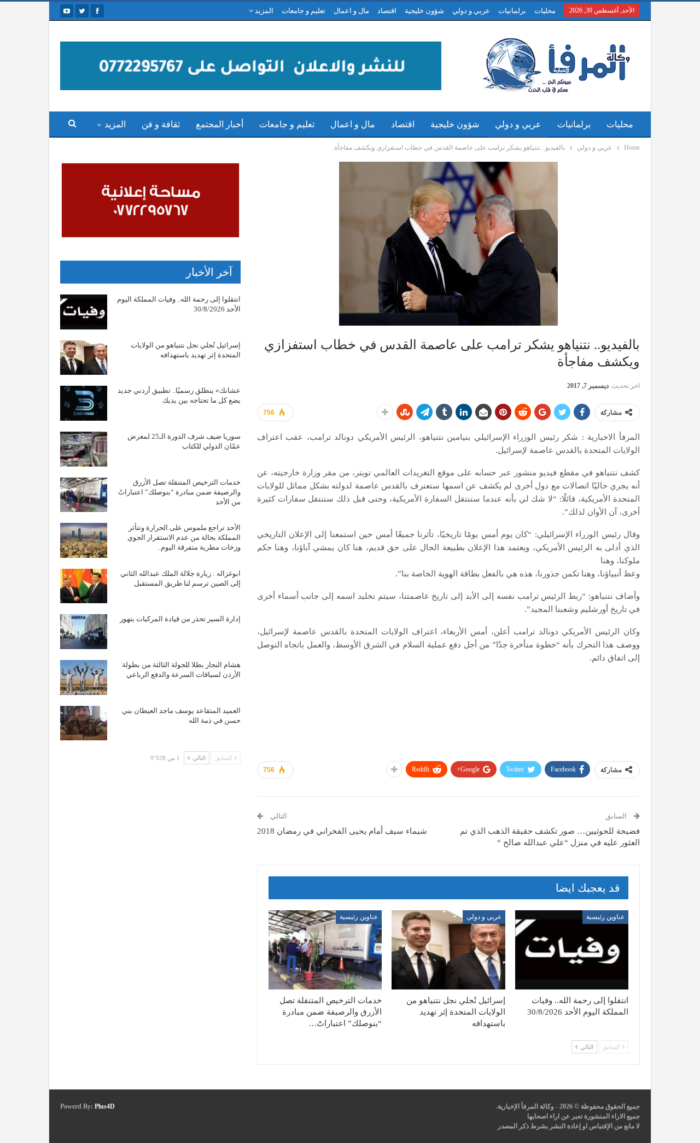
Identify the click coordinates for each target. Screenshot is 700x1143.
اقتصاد (386, 11)
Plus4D (105, 1106)
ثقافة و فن (161, 124)
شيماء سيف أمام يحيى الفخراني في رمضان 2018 (342, 831)
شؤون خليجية (424, 11)
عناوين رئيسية (605, 917)
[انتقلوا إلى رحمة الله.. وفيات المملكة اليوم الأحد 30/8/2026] (571, 949)
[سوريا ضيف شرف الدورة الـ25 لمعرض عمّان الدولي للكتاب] (83, 449)
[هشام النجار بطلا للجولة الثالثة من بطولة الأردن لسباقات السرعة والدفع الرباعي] (83, 677)
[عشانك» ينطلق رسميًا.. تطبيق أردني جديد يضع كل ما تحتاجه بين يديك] (83, 403)
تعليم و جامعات (303, 11)
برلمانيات (512, 11)
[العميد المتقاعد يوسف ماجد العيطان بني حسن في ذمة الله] (83, 723)
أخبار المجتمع (219, 124)
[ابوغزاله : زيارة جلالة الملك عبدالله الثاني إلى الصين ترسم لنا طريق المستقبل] (83, 586)
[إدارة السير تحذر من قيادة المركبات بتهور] (83, 631)
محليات (545, 11)
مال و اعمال (351, 11)
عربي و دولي (471, 11)
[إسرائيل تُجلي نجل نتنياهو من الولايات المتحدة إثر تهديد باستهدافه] (448, 949)
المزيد (263, 11)
